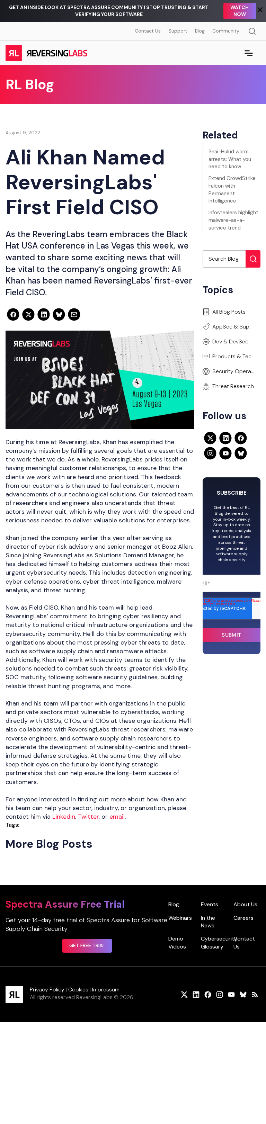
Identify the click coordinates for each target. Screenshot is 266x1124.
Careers (243, 917)
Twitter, (89, 816)
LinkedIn (63, 816)
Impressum (105, 989)
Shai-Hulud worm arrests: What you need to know (230, 159)
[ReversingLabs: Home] (46, 53)
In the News (208, 921)
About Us (245, 904)
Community (225, 31)
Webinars (180, 917)
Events (209, 904)
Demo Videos (177, 942)
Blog (200, 31)
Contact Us (148, 31)
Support (177, 31)
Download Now (235, 10)
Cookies (78, 989)
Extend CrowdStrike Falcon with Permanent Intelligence (232, 189)
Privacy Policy (47, 989)
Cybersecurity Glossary (219, 942)
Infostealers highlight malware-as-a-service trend (233, 220)
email (117, 816)
